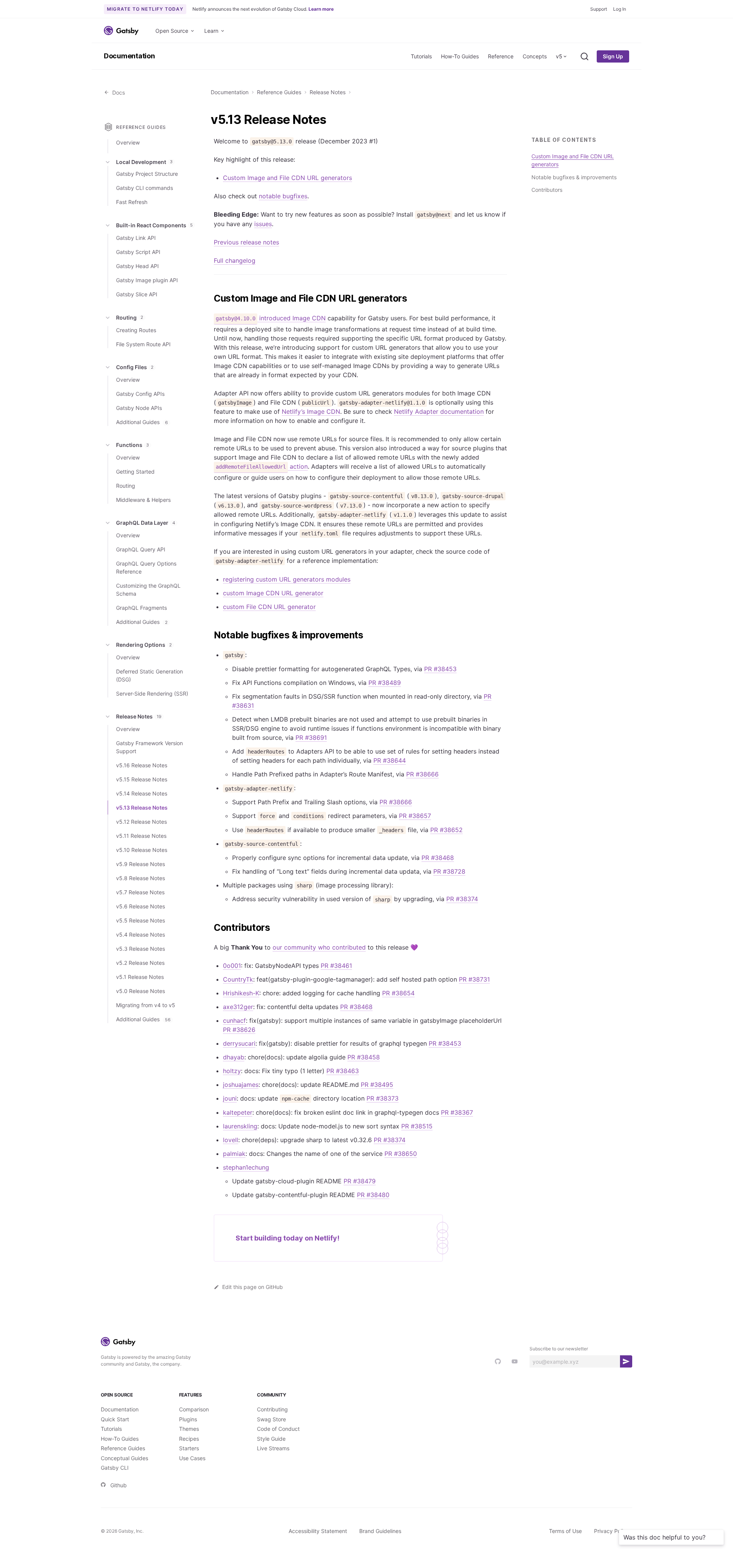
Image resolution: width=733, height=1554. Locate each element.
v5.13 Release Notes (142, 807)
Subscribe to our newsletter (559, 1349)
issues (263, 224)
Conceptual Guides (124, 1458)
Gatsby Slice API (136, 294)
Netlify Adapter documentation (439, 411)
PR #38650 (400, 1153)
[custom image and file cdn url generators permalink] (210, 298)
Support (598, 9)
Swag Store (271, 1419)
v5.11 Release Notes (141, 835)
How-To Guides (460, 56)
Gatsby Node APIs (139, 408)
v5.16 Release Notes (141, 765)
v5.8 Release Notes (140, 878)
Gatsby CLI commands (144, 188)
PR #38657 (415, 816)
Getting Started (135, 471)
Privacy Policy (611, 1531)
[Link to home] (121, 30)
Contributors (546, 189)
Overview (128, 142)
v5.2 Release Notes (140, 962)
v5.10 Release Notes (141, 850)
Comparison (194, 1409)
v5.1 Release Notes (140, 977)
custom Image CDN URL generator (273, 593)
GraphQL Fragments (141, 607)
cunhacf (234, 1020)
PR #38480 (373, 1195)
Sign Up (613, 56)
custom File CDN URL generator (269, 607)
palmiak (234, 1153)
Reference (500, 56)
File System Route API (143, 344)
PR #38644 (389, 760)
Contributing (272, 1409)
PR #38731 (474, 979)
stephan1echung (246, 1167)
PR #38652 (446, 830)
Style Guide (271, 1438)
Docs (117, 92)
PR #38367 (457, 1112)
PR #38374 (462, 899)
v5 (559, 56)
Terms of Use (565, 1531)
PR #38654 (398, 993)
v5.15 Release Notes (141, 779)
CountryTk (238, 979)
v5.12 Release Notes (141, 821)
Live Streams (273, 1448)
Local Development (144, 162)
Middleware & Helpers (143, 500)
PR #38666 (422, 774)
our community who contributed (319, 947)
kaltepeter (237, 1112)
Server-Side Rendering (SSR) (152, 693)
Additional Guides (142, 422)
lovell (230, 1140)
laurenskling (240, 1126)
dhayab (233, 1057)
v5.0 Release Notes (140, 991)
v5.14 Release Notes (141, 793)
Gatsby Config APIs (140, 394)
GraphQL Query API (140, 549)
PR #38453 (440, 669)
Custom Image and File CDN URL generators (287, 178)
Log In (619, 9)
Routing (129, 317)
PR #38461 (336, 965)
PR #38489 (384, 682)
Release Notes (328, 92)
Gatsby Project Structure (147, 173)
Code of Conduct (278, 1428)
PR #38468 (437, 857)
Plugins (188, 1419)
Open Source (171, 30)
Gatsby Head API (137, 266)
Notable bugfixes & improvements (574, 177)
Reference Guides (279, 92)
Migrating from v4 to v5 (145, 1005)
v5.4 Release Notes (140, 934)
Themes (189, 1428)
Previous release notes (246, 242)
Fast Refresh (131, 202)
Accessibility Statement (318, 1531)
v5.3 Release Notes (140, 948)
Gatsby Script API (138, 252)
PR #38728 (449, 871)
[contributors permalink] (210, 928)
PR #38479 (360, 1181)
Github (118, 1485)
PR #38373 (382, 1098)
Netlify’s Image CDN (311, 411)
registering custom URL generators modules (286, 579)
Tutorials (421, 56)
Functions (132, 445)
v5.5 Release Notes (140, 920)
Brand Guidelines (380, 1531)
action (262, 466)
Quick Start (115, 1419)
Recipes (189, 1438)
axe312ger (238, 1007)
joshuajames (240, 1084)
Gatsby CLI (115, 1467)
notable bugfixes (283, 196)
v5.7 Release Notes (140, 892)
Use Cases (192, 1458)
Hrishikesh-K (241, 993)
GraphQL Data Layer (145, 522)
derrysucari (239, 1043)
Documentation (129, 56)
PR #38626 (239, 1029)
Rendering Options (144, 644)
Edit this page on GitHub (252, 1287)
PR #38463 (342, 1071)
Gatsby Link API (136, 238)
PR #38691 (311, 737)
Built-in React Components (154, 225)
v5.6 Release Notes (140, 906)
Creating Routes (136, 330)
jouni (230, 1098)
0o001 (232, 965)
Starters (189, 1448)
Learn (211, 30)
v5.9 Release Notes (140, 864)
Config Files (134, 367)
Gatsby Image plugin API (147, 280)
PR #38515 (417, 1126)
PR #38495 (377, 1084)
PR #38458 (363, 1057)
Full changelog (234, 260)
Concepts (535, 56)
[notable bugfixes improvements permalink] (210, 635)
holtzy (232, 1071)
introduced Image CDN (271, 318)
